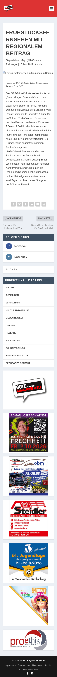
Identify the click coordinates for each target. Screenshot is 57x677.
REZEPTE (11, 333)
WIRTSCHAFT (13, 302)
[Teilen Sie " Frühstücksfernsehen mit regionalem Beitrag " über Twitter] (19, 204)
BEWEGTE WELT (14, 318)
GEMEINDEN (12, 295)
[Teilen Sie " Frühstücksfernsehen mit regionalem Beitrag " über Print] (44, 204)
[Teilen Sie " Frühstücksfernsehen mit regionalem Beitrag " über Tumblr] (25, 204)
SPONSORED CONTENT (18, 363)
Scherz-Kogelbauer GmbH (32, 660)
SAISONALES (13, 340)
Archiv (38, 64)
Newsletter (37, 665)
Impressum (10, 665)
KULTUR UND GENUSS (17, 310)
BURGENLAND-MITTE (17, 355)
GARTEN (10, 325)
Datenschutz (24, 665)
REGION (10, 287)
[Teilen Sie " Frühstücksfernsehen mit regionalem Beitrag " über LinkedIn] (32, 204)
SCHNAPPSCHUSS (15, 348)
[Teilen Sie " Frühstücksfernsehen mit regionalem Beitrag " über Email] (38, 204)
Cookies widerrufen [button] (28, 669)
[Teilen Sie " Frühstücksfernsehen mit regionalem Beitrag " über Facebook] (13, 204)
